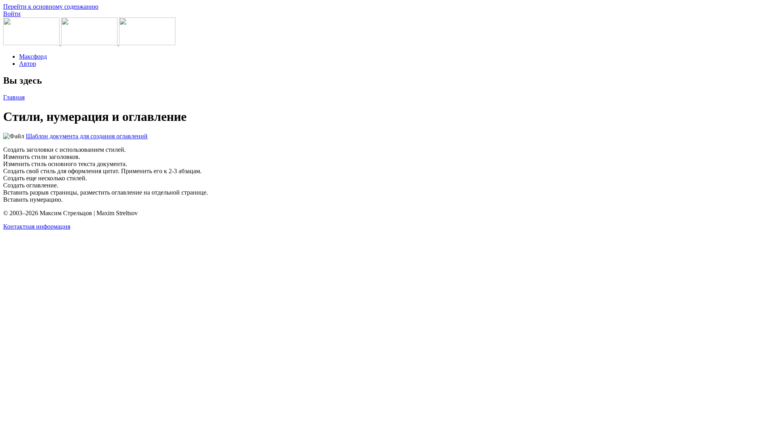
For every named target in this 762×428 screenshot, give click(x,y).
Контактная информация (36, 226)
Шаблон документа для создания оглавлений (87, 136)
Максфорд (33, 56)
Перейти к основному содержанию (50, 6)
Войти (12, 13)
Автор (27, 63)
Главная (14, 97)
